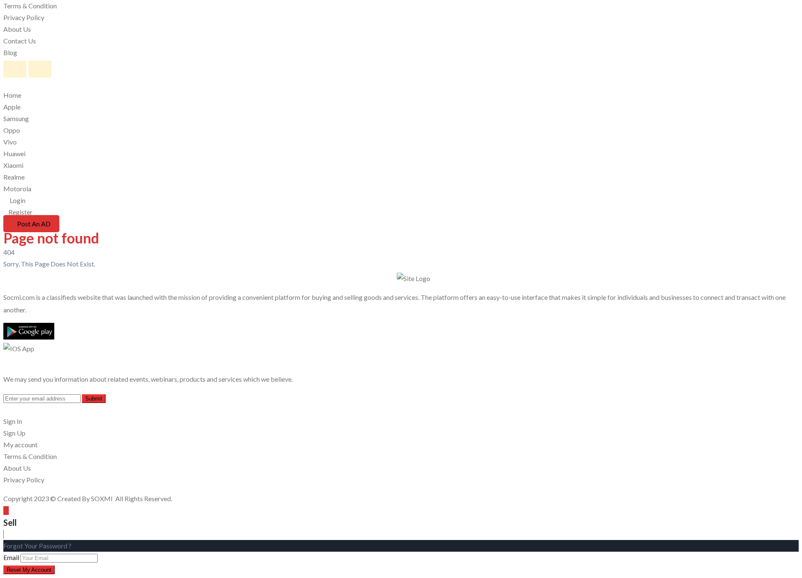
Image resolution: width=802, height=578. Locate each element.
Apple (11, 107)
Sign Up (14, 433)
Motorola (17, 189)
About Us (17, 29)
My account (20, 445)
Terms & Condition (30, 6)
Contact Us (19, 41)
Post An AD (34, 224)
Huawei (14, 153)
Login (16, 200)
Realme (14, 177)
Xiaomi (13, 165)
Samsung (16, 118)
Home (12, 95)
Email (11, 557)
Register (20, 212)
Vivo (10, 142)
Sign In (12, 421)
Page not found (51, 237)
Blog (10, 52)
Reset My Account (29, 570)
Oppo (11, 130)
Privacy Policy (23, 17)
